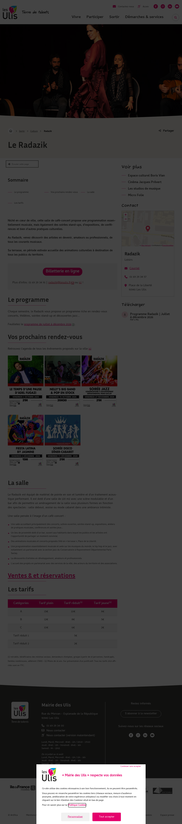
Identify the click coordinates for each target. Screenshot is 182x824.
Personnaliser (75, 817)
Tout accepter (106, 817)
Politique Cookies (77, 805)
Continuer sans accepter (130, 766)
